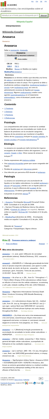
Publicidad (26, 379)
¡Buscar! (44, 15)
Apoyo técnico (18, 379)
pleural (6, 186)
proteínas (16, 169)
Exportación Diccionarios (8, 383)
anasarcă (6, 263)
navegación (14, 50)
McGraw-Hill (23, 212)
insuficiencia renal (21, 87)
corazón (7, 153)
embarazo (41, 172)
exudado (33, 188)
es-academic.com (9, 3)
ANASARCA (7, 315)
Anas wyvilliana (11, 244)
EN (37, 2)
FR (46, 2)
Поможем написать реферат (24, 240)
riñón (20, 153)
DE (41, 2)
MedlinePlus (9, 72)
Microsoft (27, 202)
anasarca (18, 72)
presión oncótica (10, 140)
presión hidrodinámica (28, 140)
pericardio (16, 186)
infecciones (27, 169)
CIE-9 (9, 66)
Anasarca (9, 202)
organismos (19, 136)
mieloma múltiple (28, 160)
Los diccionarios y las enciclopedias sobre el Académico (22, 10)
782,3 (17, 66)
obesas (25, 194)
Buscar (17, 69)
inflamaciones (9, 190)
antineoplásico (9, 97)
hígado (13, 153)
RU (32, 2)
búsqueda (24, 50)
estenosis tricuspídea (16, 163)
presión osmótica (38, 136)
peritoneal (43, 183)
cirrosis (7, 87)
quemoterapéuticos (18, 95)
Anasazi (42, 244)
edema (9, 80)
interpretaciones (13, 26)
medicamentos (25, 92)
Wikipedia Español (24, 22)
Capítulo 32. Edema (18, 209)
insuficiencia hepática (38, 85)
